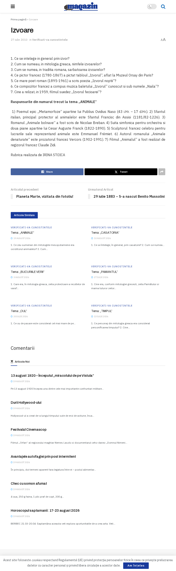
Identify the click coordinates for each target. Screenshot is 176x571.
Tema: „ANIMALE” (22, 232)
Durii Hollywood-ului (26, 402)
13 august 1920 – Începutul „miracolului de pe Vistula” (52, 375)
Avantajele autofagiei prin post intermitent (43, 456)
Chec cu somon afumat (29, 483)
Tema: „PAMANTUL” (104, 272)
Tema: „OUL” (19, 311)
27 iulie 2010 (19, 40)
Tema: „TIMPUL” (101, 311)
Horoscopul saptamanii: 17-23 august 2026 (45, 510)
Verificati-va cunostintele (50, 40)
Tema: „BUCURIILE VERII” (27, 272)
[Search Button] (163, 6)
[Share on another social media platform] (161, 171)
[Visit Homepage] (81, 6)
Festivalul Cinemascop (28, 429)
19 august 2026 (21, 381)
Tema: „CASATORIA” (105, 232)
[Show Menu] (13, 6)
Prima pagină (18, 19)
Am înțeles (135, 565)
